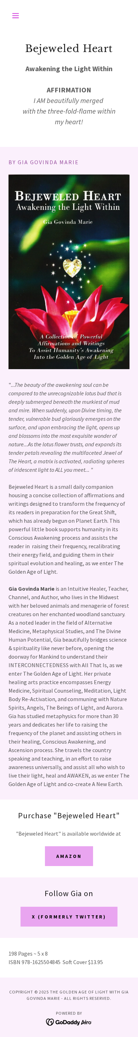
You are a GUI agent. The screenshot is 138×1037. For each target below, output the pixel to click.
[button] (17, 15)
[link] (69, 1021)
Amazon (69, 856)
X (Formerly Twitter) (69, 916)
